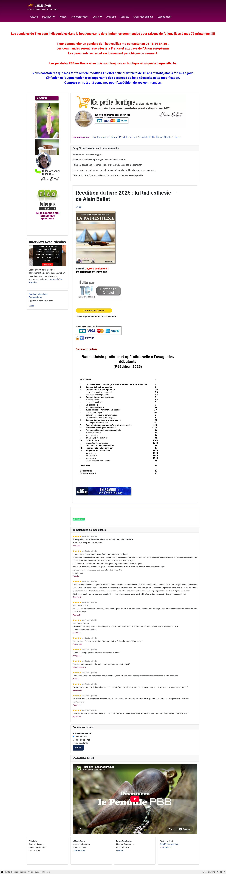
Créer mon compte (143, 16)
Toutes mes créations (105, 137)
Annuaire (111, 16)
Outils (96, 16)
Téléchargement (79, 16)
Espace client (164, 16)
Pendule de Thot (128, 137)
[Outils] (100, 16)
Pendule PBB (146, 137)
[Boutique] (53, 16)
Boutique (47, 16)
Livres (31, 305)
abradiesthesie (79, 850)
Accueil (34, 16)
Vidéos (62, 16)
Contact (124, 16)
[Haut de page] (221, 869)
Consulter (119, 850)
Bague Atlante (35, 297)
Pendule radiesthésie (38, 294)
